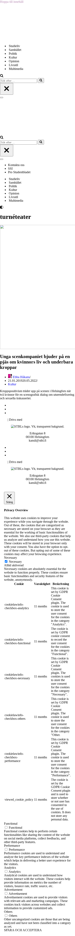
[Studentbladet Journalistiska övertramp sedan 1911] (20, 39)
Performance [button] (12, 845)
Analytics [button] (10, 867)
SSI (10, 168)
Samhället (15, 49)
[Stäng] (6, 89)
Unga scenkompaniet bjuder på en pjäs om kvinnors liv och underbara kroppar (36, 362)
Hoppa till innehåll (11, 1)
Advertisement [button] (13, 889)
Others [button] (8, 911)
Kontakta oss (16, 165)
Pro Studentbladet (19, 172)
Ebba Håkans (21, 377)
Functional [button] (10, 823)
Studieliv (14, 46)
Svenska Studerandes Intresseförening (33, 409)
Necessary (15, 561)
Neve (3, 419)
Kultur (13, 57)
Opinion (14, 61)
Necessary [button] (10, 557)
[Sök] (1, 76)
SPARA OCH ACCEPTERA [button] (23, 930)
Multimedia (16, 68)
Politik (13, 53)
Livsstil (13, 65)
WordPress (30, 419)
